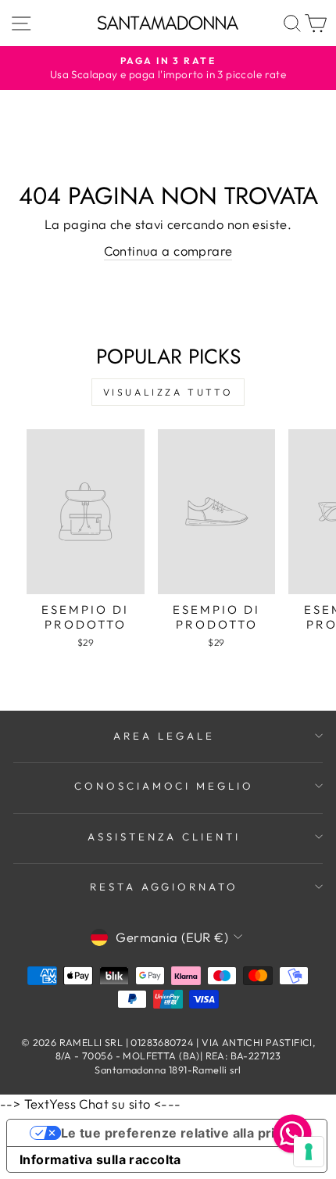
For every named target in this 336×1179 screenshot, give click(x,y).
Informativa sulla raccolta (100, 1159)
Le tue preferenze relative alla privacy (183, 1133)
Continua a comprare (168, 250)
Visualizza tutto (168, 392)
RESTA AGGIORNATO (164, 886)
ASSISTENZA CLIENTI (164, 836)
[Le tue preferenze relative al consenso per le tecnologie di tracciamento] (308, 1151)
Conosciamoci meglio (164, 785)
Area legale (164, 735)
